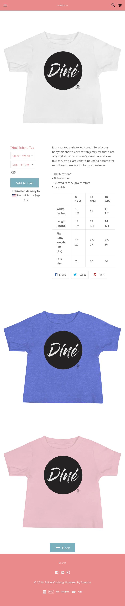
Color (16, 156)
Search (62, 562)
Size (15, 164)
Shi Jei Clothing (54, 582)
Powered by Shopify (78, 582)
